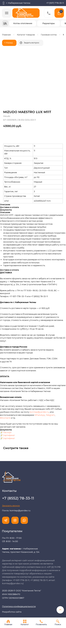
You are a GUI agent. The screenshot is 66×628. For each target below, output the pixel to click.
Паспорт (7, 432)
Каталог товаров (26, 34)
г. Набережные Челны (18, 3)
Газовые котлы (49, 34)
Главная (6, 34)
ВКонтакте (5, 418)
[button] (30, 43)
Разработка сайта (11, 612)
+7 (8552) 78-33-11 (39, 296)
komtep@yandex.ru (39, 412)
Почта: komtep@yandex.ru (16, 510)
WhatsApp (40, 415)
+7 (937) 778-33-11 (55, 3)
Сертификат (9, 435)
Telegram (50, 415)
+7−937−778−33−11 (17, 296)
